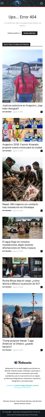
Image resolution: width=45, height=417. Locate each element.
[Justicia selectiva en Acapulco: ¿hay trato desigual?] (22, 75)
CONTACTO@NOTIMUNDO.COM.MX (26, 385)
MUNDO (5, 336)
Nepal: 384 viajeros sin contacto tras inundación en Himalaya (20, 206)
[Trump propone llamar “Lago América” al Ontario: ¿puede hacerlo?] (22, 315)
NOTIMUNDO (7, 112)
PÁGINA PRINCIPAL (30, 33)
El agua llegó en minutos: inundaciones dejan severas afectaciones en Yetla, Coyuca (19, 244)
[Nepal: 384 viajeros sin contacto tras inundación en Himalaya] (22, 179)
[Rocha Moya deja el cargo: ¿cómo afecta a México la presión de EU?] (22, 267)
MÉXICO (5, 276)
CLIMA (5, 200)
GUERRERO (6, 101)
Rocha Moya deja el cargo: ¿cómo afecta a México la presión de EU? (21, 282)
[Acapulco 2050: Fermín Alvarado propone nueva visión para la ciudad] (22, 129)
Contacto (9, 385)
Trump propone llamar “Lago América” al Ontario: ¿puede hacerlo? (18, 343)
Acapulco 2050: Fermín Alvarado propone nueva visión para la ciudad (22, 146)
